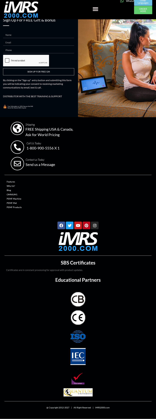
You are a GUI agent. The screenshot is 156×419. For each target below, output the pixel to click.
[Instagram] (95, 225)
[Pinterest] (86, 225)
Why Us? (11, 186)
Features (11, 181)
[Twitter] (69, 225)
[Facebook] (61, 225)
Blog (9, 190)
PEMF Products (14, 207)
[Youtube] (78, 225)
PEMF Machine (14, 198)
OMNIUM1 (12, 194)
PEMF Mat (12, 203)
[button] (95, 9)
